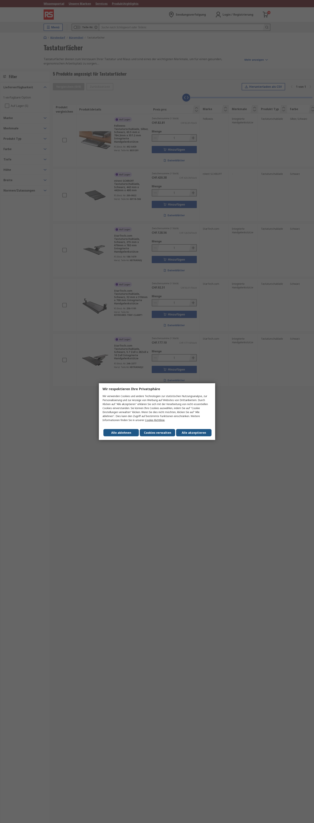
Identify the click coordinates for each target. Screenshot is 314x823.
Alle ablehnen (121, 433)
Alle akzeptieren (194, 433)
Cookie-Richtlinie (155, 420)
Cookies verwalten (157, 433)
